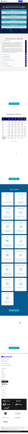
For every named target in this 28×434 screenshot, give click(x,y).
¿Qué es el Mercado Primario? (5, 54)
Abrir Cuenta (20, 1)
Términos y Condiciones (4, 393)
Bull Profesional (3, 374)
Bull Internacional (3, 375)
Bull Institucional (3, 376)
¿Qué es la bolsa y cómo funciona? (6, 40)
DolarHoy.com (3, 377)
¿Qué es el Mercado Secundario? (6, 56)
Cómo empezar (3, 390)
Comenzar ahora (14, 103)
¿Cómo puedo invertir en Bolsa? (6, 58)
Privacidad (2, 394)
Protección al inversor (4, 396)
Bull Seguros (3, 372)
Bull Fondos (2, 373)
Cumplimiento (3, 395)
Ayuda (2, 388)
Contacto (25, 1)
